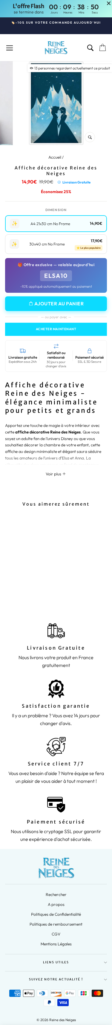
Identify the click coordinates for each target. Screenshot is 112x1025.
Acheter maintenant (56, 329)
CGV (56, 934)
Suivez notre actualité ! (56, 979)
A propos (56, 904)
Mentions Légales (56, 944)
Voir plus (54, 474)
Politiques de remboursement (56, 924)
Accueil (54, 157)
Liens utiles (56, 962)
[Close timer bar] (109, 3)
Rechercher (56, 894)
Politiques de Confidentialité (56, 914)
